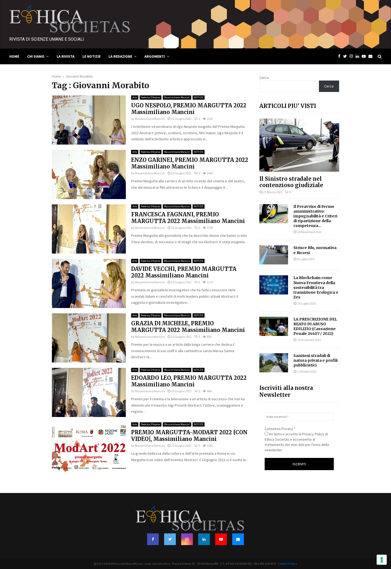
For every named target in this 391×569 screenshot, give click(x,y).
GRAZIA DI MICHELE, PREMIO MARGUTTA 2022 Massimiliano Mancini (188, 326)
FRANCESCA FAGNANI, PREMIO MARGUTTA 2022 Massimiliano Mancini (188, 217)
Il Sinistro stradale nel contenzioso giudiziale (291, 181)
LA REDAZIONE (120, 56)
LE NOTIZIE (91, 56)
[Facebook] (340, 56)
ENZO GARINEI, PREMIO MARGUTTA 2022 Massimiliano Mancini (189, 163)
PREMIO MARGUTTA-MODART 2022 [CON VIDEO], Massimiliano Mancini (189, 435)
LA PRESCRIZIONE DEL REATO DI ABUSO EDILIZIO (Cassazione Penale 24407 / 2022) (315, 326)
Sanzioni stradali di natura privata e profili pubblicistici (315, 360)
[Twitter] (346, 56)
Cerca (264, 77)
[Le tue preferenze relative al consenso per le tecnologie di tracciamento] (382, 560)
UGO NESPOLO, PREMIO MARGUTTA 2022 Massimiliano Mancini (188, 108)
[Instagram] (353, 56)
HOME (14, 56)
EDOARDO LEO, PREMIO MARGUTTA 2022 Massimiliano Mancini (189, 381)
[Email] (371, 56)
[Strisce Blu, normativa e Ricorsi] (273, 254)
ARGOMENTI (154, 56)
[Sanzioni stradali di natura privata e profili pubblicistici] (273, 362)
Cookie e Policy (287, 564)
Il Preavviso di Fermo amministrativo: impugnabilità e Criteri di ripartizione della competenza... (315, 216)
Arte (134, 97)
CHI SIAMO (35, 56)
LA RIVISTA (65, 56)
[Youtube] (365, 56)
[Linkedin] (359, 56)
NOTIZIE (198, 97)
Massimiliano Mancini (177, 97)
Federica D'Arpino (150, 97)
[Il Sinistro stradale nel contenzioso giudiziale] (299, 145)
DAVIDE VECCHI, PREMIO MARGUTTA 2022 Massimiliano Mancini (183, 272)
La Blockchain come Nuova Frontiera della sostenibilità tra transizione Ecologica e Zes (315, 287)
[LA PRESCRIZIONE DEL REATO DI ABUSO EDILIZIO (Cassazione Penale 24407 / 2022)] (273, 326)
